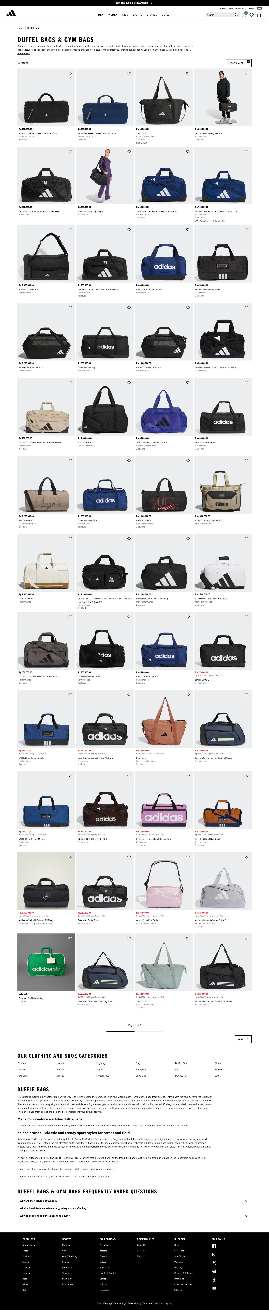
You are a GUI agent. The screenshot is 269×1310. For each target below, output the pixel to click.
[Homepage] (11, 13)
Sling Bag (141, 1076)
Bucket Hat (181, 1076)
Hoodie (60, 1069)
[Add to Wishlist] (70, 74)
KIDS (125, 15)
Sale (217, 1076)
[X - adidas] (229, 1263)
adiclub (252, 9)
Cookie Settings (104, 1303)
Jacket (60, 1063)
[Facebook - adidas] (229, 1246)
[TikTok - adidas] (229, 1280)
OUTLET (166, 15)
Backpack (141, 1069)
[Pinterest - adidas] (229, 1272)
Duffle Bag (181, 1063)
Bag (138, 1063)
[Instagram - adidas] (229, 1255)
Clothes (21, 1063)
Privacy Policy (134, 1303)
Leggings (101, 1063)
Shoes (218, 1063)
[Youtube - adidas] (229, 1288)
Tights (99, 1069)
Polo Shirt (22, 1076)
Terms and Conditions (152, 1303)
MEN (100, 15)
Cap (177, 1069)
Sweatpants (102, 1076)
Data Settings (119, 1303)
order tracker (240, 9)
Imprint (168, 1303)
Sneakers (220, 1069)
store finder (222, 9)
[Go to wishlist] (251, 15)
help (231, 9)
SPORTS (137, 15)
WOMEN (112, 15)
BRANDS (152, 15)
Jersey (60, 1076)
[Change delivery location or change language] (259, 8)
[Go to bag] (259, 15)
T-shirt (21, 1069)
